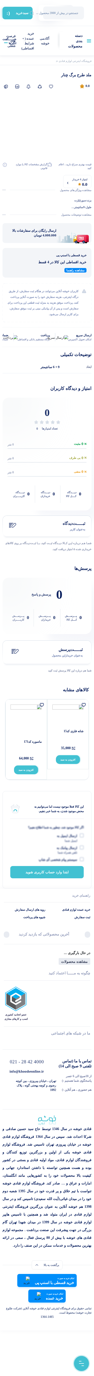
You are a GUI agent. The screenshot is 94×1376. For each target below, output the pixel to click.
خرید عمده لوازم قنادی (76, 909)
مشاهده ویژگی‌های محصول (75, 190)
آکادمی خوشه (44, 41)
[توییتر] (26, 1042)
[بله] (6, 1042)
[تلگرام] (88, 1042)
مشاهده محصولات (74, 962)
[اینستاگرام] (47, 1042)
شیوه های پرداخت (34, 917)
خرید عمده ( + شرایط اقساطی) (27, 41)
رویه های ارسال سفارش (30, 909)
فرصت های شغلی (11, 41)
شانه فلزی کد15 (73, 731)
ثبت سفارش (82, 917)
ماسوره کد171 (33, 741)
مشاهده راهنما (75, 270)
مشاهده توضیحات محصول (76, 214)
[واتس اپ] (68, 1042)
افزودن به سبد (67, 759)
